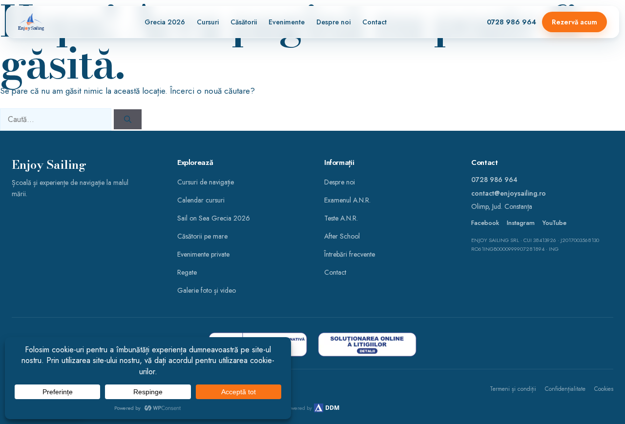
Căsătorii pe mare (202, 236)
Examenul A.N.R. (347, 200)
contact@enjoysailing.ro (508, 193)
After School (342, 236)
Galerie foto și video (206, 290)
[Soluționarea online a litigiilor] (367, 344)
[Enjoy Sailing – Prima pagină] (31, 22)
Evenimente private (203, 254)
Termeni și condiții (513, 388)
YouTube (554, 223)
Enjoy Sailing (49, 165)
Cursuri (208, 22)
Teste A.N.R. (341, 218)
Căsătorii (243, 22)
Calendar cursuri (201, 200)
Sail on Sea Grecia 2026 (213, 218)
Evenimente (287, 22)
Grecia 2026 (165, 22)
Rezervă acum (574, 22)
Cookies (603, 388)
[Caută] (128, 119)
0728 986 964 (511, 22)
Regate (187, 272)
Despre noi (333, 22)
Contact (374, 22)
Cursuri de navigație (205, 182)
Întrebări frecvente (349, 254)
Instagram (521, 223)
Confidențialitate (565, 388)
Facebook (485, 223)
